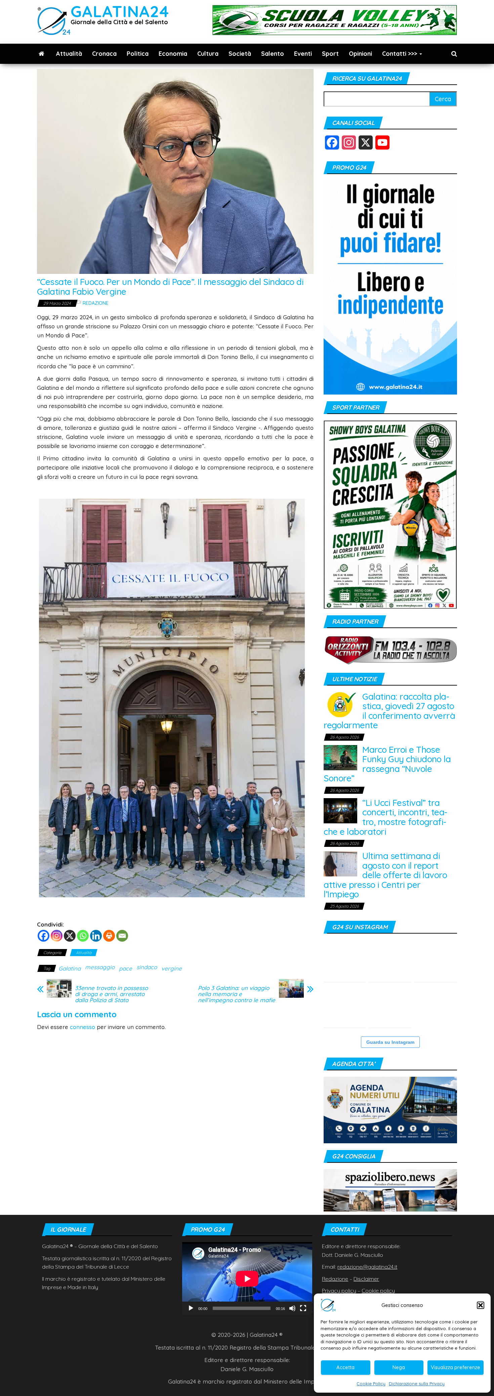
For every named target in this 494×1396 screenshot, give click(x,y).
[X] (70, 936)
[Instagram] (57, 936)
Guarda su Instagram (390, 1042)
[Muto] (292, 1308)
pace (125, 968)
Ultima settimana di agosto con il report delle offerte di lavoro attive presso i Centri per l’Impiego (385, 875)
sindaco (146, 967)
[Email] (122, 936)
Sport (330, 53)
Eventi (303, 53)
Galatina (69, 968)
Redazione (96, 303)
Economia (173, 53)
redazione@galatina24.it (367, 1266)
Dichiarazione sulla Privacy (417, 1383)
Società (240, 53)
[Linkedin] (96, 936)
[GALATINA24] (41, 54)
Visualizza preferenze (455, 1367)
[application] (247, 1278)
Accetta (345, 1367)
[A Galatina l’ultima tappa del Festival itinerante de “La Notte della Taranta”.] (435, 1007)
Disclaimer (366, 1278)
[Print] (109, 936)
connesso (82, 1026)
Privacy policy (339, 1290)
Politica (138, 53)
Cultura (207, 53)
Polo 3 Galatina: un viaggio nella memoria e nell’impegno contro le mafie (236, 994)
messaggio (100, 967)
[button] (480, 1305)
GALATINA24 (120, 11)
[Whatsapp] (83, 936)
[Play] (191, 1308)
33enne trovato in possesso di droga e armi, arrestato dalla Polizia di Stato (111, 994)
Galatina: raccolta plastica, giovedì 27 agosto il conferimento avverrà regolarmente (389, 711)
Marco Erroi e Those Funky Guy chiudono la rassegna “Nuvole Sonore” (387, 764)
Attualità (69, 53)
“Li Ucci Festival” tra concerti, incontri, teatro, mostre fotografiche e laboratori (385, 817)
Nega (399, 1367)
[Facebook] (43, 936)
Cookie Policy (371, 1383)
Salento (272, 53)
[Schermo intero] (303, 1308)
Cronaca (104, 53)
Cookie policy (378, 1290)
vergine (171, 968)
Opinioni (360, 53)
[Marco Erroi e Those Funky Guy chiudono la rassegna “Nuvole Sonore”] (340, 757)
